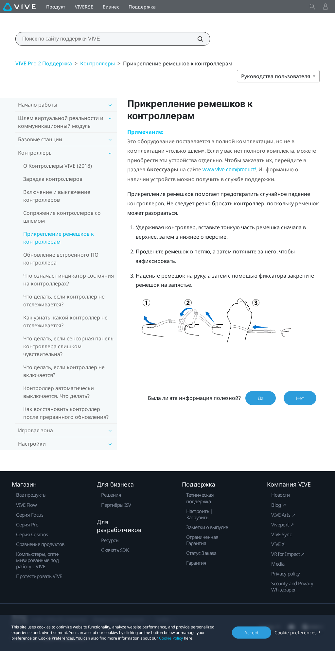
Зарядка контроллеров (52, 178)
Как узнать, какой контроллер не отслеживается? (65, 321)
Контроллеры (97, 63)
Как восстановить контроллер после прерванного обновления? (66, 412)
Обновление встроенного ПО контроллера (60, 258)
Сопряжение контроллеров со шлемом (62, 216)
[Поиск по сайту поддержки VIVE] (196, 38)
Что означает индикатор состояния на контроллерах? (68, 279)
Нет (300, 398)
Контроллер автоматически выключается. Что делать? (58, 392)
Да (260, 398)
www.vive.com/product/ (229, 169)
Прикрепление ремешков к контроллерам (58, 237)
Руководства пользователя (276, 76)
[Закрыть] (312, 6)
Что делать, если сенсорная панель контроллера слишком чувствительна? (68, 346)
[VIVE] (19, 6)
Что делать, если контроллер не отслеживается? (64, 300)
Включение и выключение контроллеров (56, 195)
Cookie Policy (171, 638)
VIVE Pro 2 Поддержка (43, 63)
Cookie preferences (295, 632)
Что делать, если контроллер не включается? (64, 371)
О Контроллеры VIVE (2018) (57, 165)
